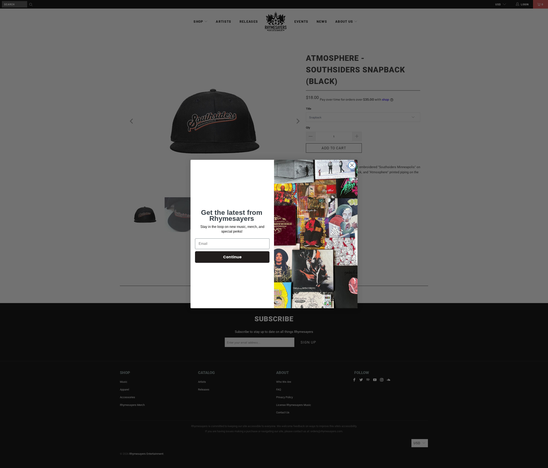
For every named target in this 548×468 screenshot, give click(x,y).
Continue (232, 257)
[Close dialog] (352, 165)
